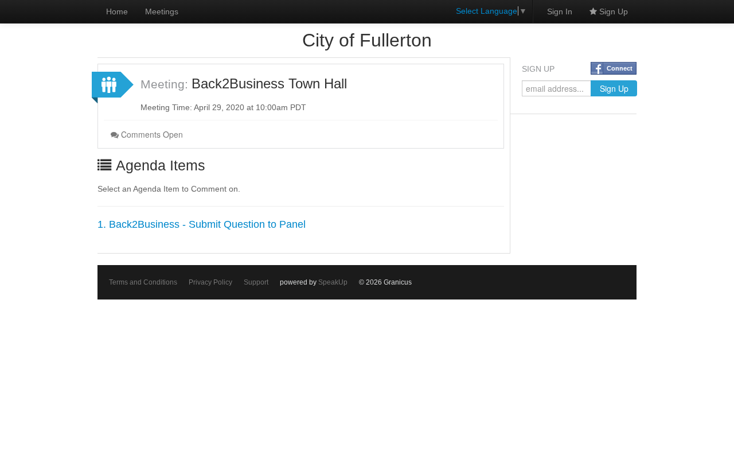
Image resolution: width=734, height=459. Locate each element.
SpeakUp (333, 282)
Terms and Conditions (143, 282)
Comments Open (151, 134)
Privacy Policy (210, 282)
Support (256, 282)
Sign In (559, 11)
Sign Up (612, 11)
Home (117, 11)
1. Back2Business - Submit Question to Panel (201, 224)
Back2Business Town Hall (269, 83)
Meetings (161, 11)
